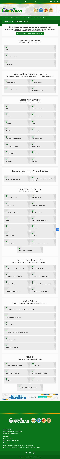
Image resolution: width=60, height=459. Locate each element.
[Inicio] (3, 18)
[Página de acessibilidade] (35, 1)
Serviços (23, 17)
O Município (12, 17)
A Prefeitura (7, 17)
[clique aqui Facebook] (30, 453)
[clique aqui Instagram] (33, 453)
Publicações (44, 17)
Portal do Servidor (29, 17)
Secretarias (18, 17)
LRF (40, 17)
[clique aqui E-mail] (26, 453)
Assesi (24, 457)
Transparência (36, 17)
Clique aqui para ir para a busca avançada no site (30, 33)
